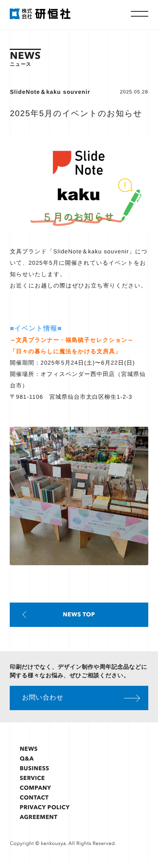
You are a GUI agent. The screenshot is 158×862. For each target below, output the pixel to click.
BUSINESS (34, 768)
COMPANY (35, 787)
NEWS (29, 748)
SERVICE (32, 778)
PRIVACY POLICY (45, 807)
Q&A (27, 758)
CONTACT (34, 797)
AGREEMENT (39, 817)
